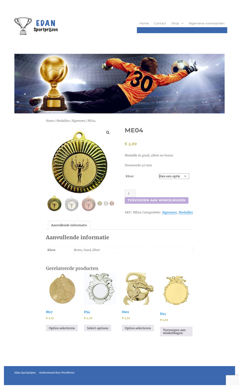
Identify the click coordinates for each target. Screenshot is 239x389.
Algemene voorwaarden (207, 23)
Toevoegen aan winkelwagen (156, 200)
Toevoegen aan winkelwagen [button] (174, 331)
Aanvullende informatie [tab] (69, 225)
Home (144, 23)
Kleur (130, 176)
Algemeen (78, 121)
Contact (160, 23)
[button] (108, 132)
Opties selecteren (62, 328)
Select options (97, 328)
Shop (175, 23)
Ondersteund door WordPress (57, 372)
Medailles (62, 121)
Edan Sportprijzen (25, 372)
